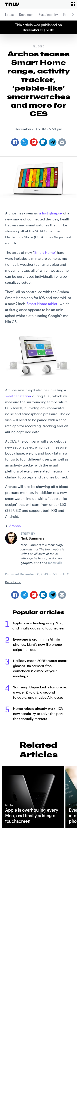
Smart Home (44, 252)
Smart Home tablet (42, 304)
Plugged (38, 46)
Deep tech (26, 14)
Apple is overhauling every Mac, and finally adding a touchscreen (38, 625)
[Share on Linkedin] (43, 595)
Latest (9, 14)
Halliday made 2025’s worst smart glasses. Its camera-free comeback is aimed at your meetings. (40, 668)
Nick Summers (32, 538)
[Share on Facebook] (15, 595)
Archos (15, 526)
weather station (18, 396)
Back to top (13, 582)
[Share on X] (24, 595)
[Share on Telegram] (52, 595)
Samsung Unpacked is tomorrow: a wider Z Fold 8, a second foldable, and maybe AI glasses (40, 692)
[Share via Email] (62, 595)
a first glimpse (50, 213)
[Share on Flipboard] (34, 595)
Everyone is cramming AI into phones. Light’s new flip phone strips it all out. (37, 644)
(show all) (55, 563)
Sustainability (48, 14)
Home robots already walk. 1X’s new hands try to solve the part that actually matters (38, 713)
